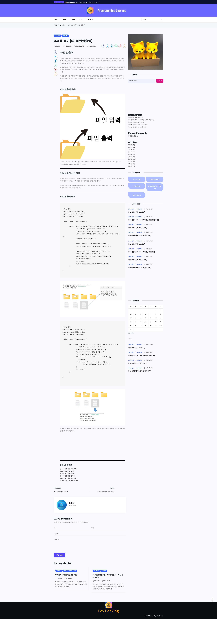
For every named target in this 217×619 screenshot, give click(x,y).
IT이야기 (136, 179)
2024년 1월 (131, 152)
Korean (64, 19)
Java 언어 (62, 25)
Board (81, 19)
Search (160, 81)
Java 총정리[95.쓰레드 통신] (83, 2)
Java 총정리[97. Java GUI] (135, 117)
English (73, 19)
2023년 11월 (131, 157)
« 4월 (129, 339)
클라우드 (137, 195)
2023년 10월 (131, 159)
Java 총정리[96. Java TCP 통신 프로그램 (141, 252)
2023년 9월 (131, 161)
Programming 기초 (154, 187)
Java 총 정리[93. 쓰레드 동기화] (137, 127)
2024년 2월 (131, 150)
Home (55, 19)
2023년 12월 (131, 154)
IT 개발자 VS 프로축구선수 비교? (66, 575)
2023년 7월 (131, 166)
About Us (90, 19)
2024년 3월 (131, 147)
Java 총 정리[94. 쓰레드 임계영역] (137, 124)
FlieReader (84, 178)
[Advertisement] (92, 445)
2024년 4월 (131, 145)
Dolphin (59, 578)
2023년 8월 (131, 164)
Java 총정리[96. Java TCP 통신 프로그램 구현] (141, 120)
